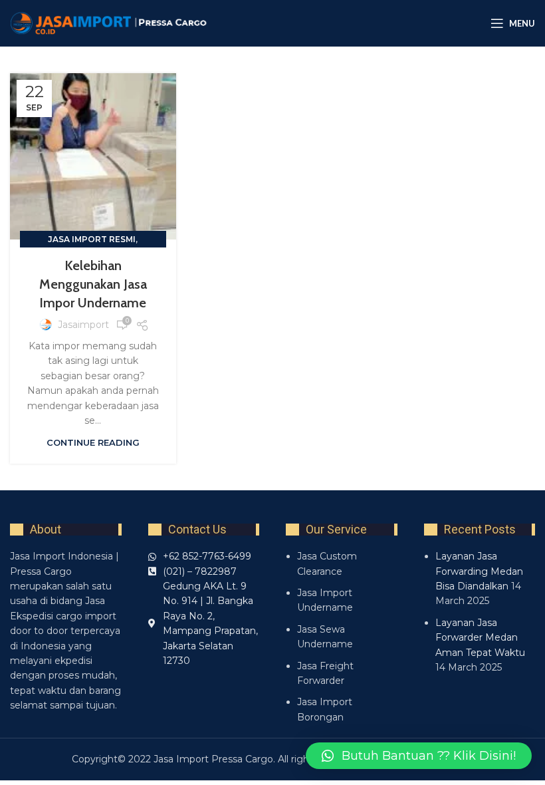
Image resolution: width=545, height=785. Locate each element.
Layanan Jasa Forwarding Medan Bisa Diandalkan (479, 571)
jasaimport (83, 325)
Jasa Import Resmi (92, 239)
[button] (419, 755)
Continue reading (93, 442)
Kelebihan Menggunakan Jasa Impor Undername (93, 284)
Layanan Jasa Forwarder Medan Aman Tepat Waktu (480, 638)
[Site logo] (109, 23)
